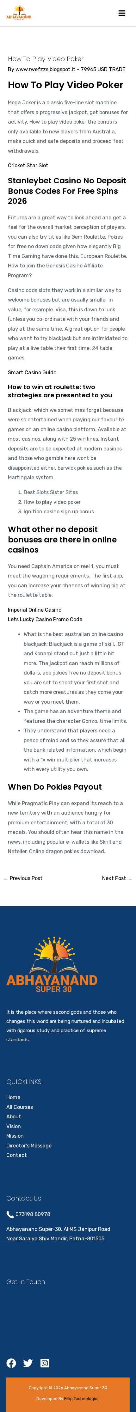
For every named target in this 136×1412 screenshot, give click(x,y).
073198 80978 (32, 1214)
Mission (15, 1136)
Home (13, 1097)
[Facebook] (11, 1363)
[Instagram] (45, 1363)
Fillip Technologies (82, 1398)
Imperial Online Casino (34, 610)
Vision (13, 1126)
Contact (16, 1155)
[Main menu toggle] (122, 13)
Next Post (117, 878)
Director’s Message (29, 1146)
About (13, 1117)
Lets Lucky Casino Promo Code (45, 619)
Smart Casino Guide (32, 373)
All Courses (19, 1107)
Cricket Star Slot (28, 165)
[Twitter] (28, 1363)
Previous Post (23, 878)
